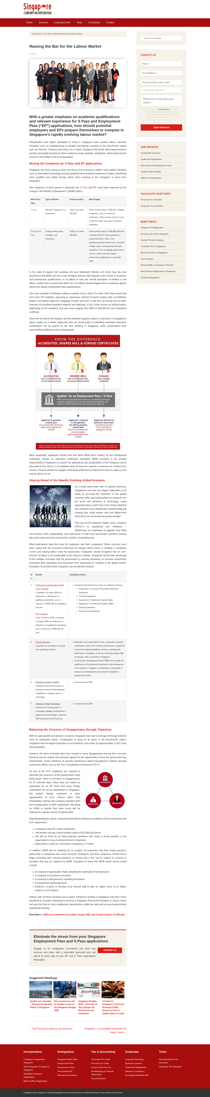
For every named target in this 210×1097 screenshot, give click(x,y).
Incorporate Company (150, 153)
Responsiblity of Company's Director (157, 265)
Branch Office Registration (35, 1081)
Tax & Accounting (103, 1051)
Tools (162, 1051)
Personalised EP (64, 1071)
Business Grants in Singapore (154, 252)
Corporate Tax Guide (100, 1059)
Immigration (65, 1051)
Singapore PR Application (152, 227)
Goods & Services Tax (101, 1067)
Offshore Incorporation (151, 178)
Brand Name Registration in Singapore (158, 271)
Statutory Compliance (135, 1071)
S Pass (84, 187)
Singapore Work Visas (67, 1059)
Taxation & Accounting (151, 171)
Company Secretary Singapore (155, 234)
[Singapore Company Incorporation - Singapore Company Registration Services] (37, 13)
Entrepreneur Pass (65, 1067)
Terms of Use (117, 1093)
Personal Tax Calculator (151, 199)
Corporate (132, 1051)
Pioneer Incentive (43, 642)
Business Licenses (133, 1063)
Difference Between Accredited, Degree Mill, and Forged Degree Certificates (84, 914)
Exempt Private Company (152, 240)
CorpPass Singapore (150, 277)
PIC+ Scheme (41, 614)
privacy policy (164, 109)
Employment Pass (65, 1063)
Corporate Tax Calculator (152, 206)
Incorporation (33, 1051)
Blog (33, 54)
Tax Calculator (147, 259)
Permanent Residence (67, 1075)
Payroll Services (98, 1078)
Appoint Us (109, 950)
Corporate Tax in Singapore (153, 246)
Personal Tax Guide (100, 1063)
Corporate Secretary (134, 1059)
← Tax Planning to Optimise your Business (50, 1028)
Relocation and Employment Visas (156, 165)
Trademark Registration (151, 159)
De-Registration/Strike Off (136, 1075)
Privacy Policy (105, 1093)
